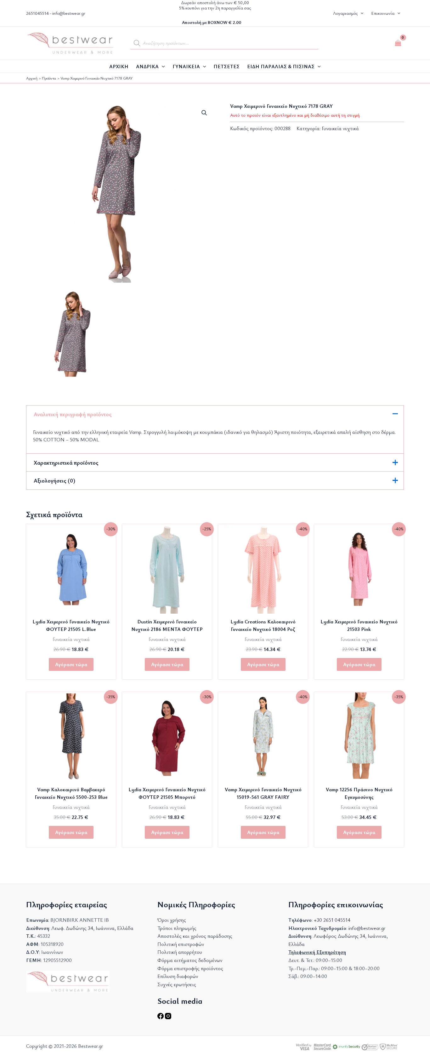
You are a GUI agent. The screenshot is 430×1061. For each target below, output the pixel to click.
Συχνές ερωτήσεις (176, 984)
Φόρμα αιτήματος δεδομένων (189, 960)
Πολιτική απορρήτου (179, 951)
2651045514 (37, 13)
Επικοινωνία (382, 13)
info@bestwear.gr (68, 13)
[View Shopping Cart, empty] (398, 43)
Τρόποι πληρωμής (176, 928)
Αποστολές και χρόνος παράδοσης (194, 935)
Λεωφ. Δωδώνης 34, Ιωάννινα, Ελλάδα (92, 928)
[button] (360, 13)
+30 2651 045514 (332, 919)
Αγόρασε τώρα (71, 664)
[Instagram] (168, 1017)
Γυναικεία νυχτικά (340, 128)
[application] (162, 66)
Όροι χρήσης (171, 919)
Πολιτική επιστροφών (180, 944)
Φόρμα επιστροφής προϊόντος (190, 968)
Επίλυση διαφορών (177, 976)
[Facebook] (161, 1017)
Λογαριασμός (345, 13)
